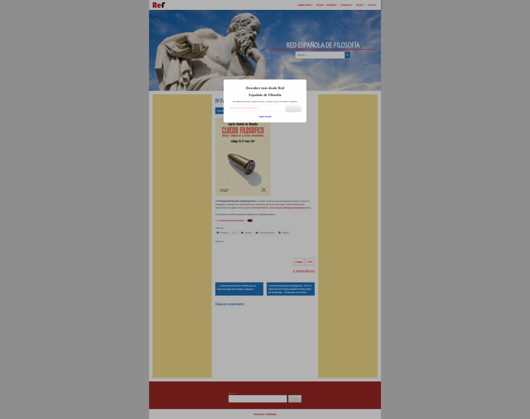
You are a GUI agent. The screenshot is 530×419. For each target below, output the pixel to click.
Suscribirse (294, 108)
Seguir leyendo (265, 117)
